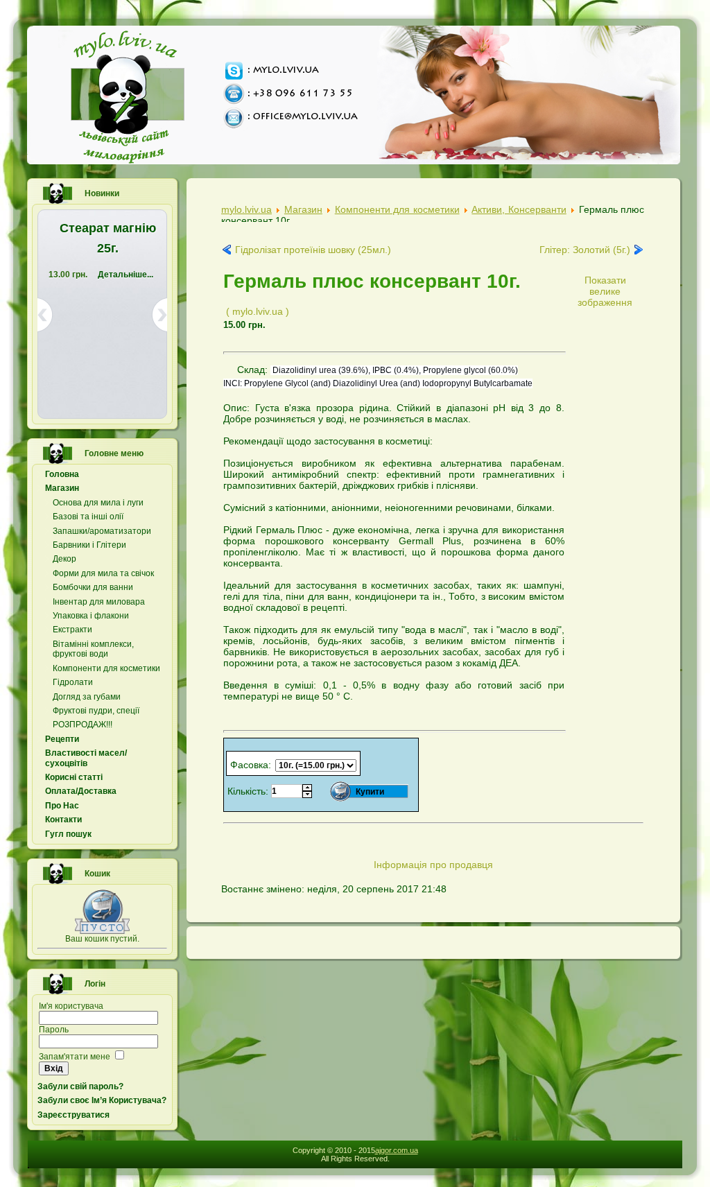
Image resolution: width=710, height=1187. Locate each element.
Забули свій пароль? (80, 1086)
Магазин (303, 209)
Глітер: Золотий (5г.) (584, 249)
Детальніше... (125, 274)
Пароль (54, 1029)
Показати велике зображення (605, 291)
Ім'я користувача (71, 1006)
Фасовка (249, 764)
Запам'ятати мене (74, 1057)
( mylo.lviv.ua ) (257, 311)
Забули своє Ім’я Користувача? (101, 1100)
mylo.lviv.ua (246, 209)
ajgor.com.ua (396, 1150)
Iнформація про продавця (433, 864)
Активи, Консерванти (518, 209)
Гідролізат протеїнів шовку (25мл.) (313, 249)
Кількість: (249, 791)
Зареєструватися (73, 1115)
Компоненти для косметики (397, 209)
